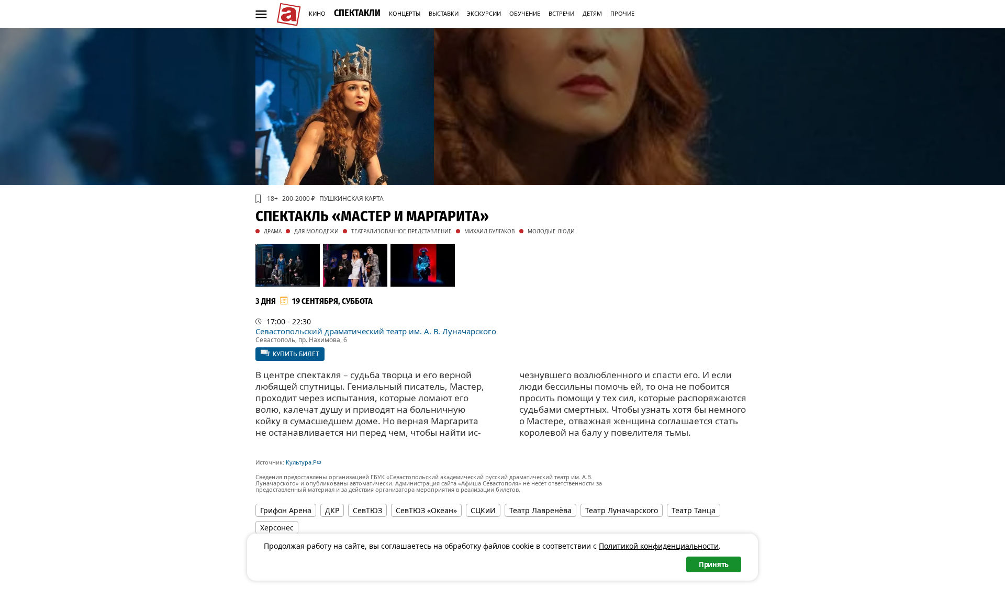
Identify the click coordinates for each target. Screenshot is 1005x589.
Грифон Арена (285, 510)
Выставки (444, 13)
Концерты (404, 13)
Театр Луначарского (621, 510)
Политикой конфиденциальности (659, 546)
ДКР (332, 510)
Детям (592, 13)
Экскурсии (484, 13)
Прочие (622, 13)
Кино (317, 13)
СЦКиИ (483, 510)
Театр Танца (694, 510)
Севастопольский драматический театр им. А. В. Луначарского (375, 331)
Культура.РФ (303, 462)
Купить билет (296, 353)
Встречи (561, 13)
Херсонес (277, 528)
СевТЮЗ (367, 510)
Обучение (524, 13)
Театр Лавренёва (540, 510)
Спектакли (357, 13)
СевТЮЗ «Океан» (426, 510)
